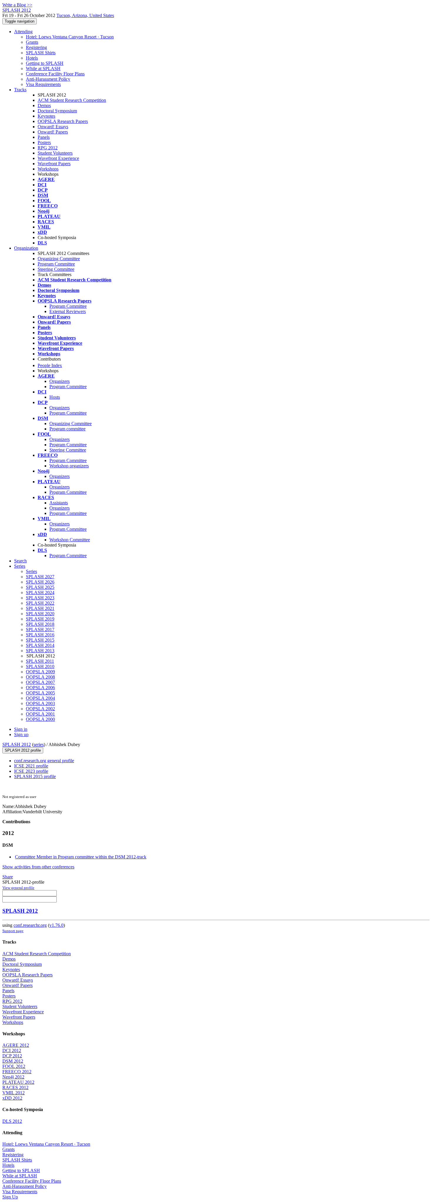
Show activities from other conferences (38, 866)
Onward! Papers (53, 131)
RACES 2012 (15, 1087)
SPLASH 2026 (40, 581)
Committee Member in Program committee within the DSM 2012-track (80, 856)
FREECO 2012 (16, 1071)
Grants (32, 42)
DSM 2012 (12, 1061)
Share (7, 876)
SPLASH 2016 (40, 634)
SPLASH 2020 (40, 613)
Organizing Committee (59, 258)
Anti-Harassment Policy (48, 79)
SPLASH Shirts (41, 52)
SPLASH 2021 (40, 608)
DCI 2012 (11, 1050)
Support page (13, 931)
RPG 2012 (48, 147)
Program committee (67, 428)
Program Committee (56, 263)
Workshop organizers (69, 465)
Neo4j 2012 (13, 1076)
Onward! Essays (53, 126)
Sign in (20, 729)
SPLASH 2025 (40, 587)
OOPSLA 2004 (40, 698)
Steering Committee (56, 269)
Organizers (59, 381)
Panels (44, 137)
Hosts (54, 397)
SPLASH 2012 (16, 744)
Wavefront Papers (54, 163)
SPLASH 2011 (40, 661)
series (39, 744)
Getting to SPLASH (44, 63)
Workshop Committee (69, 539)
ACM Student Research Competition (72, 100)
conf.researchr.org (30, 925)
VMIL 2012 (13, 1092)
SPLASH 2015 (40, 640)
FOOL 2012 (13, 1066)
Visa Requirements (43, 84)
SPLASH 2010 (40, 666)
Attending (23, 31)
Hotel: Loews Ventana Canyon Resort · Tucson (70, 36)
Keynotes (46, 116)
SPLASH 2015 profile (35, 776)
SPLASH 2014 (40, 645)
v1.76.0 (56, 925)
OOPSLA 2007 (40, 682)
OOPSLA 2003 (40, 703)
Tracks (20, 89)
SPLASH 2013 (40, 650)
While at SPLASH (43, 68)
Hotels (32, 57)
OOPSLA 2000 (40, 719)
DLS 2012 (12, 1121)
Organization (26, 248)
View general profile (18, 887)
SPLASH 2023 (40, 597)
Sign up (21, 734)
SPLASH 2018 (40, 624)
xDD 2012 (12, 1098)
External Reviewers (67, 311)
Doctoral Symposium (57, 110)
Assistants (58, 502)
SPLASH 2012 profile (23, 750)
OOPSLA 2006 (40, 687)
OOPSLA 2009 (40, 671)
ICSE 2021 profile (31, 765)
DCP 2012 (12, 1055)
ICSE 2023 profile (31, 771)
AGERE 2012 (15, 1045)
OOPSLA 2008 (40, 676)
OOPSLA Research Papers (63, 121)
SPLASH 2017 (40, 629)
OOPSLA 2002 (40, 708)
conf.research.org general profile (44, 760)
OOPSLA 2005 (40, 692)
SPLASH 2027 (40, 576)
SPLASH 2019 (40, 618)
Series (31, 571)
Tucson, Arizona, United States (85, 15)
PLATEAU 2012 (18, 1082)
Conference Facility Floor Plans (55, 73)
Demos (44, 105)
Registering (36, 47)
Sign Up (10, 1196)
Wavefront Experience (58, 158)
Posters (44, 142)
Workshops (48, 168)
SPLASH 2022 (40, 603)
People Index (50, 365)
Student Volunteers (55, 153)
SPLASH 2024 (40, 592)
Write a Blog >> (17, 4)
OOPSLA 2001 (40, 713)
